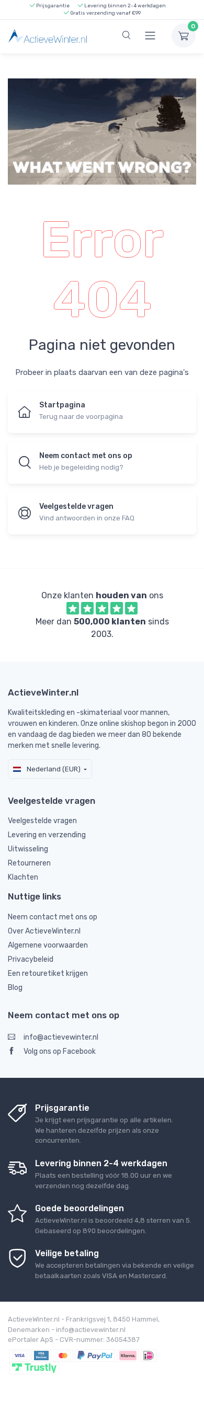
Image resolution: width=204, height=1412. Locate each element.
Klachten (23, 877)
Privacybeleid (30, 959)
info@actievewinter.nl (61, 1037)
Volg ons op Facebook (60, 1051)
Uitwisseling (28, 849)
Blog (15, 987)
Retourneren (29, 863)
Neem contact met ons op (52, 917)
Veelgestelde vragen (42, 820)
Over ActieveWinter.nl (44, 931)
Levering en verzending (47, 834)
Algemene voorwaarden (48, 945)
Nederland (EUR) (53, 769)
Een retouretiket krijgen (48, 973)
